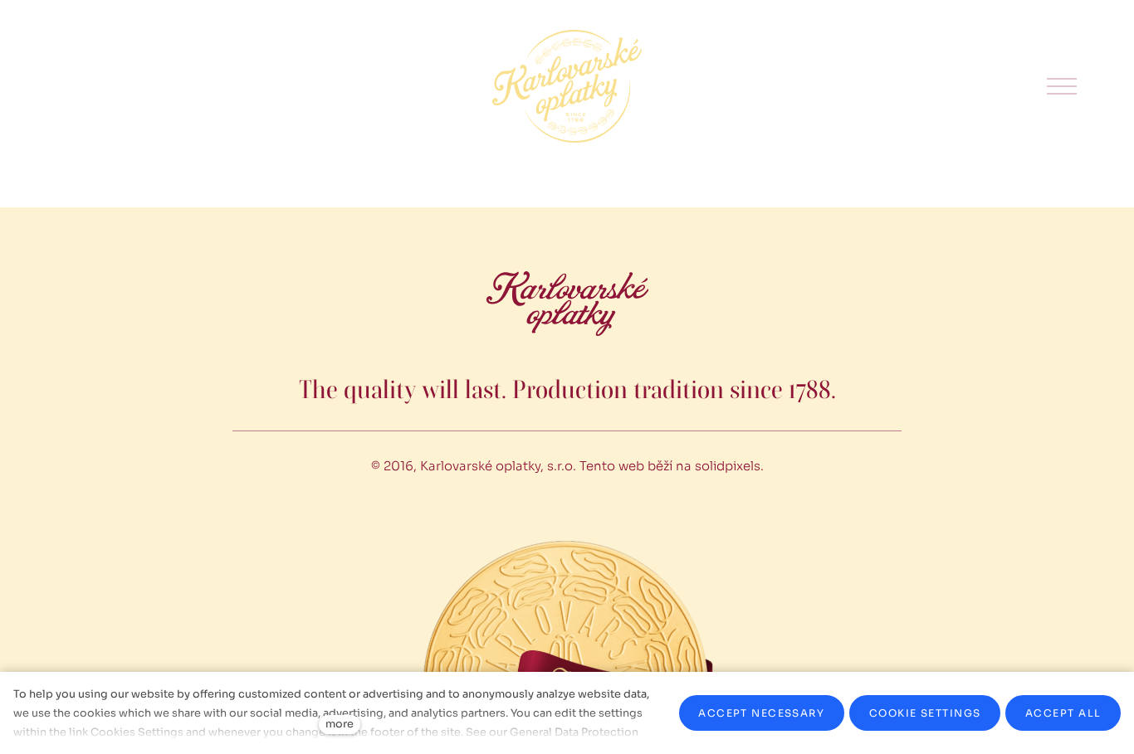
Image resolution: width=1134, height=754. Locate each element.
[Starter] (567, 86)
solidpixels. (729, 466)
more (339, 724)
